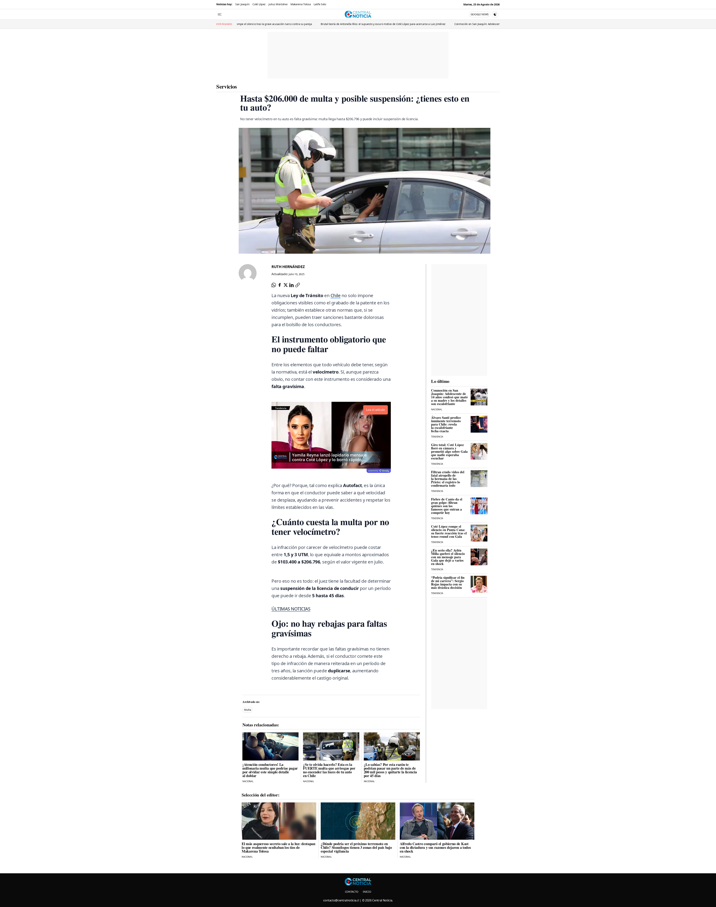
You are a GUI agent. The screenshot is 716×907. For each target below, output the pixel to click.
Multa (247, 709)
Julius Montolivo (278, 4)
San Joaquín (242, 4)
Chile (336, 295)
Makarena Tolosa (301, 4)
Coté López (259, 4)
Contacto (351, 891)
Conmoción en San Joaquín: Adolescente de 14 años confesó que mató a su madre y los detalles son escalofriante (448, 24)
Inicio (367, 891)
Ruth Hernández (288, 266)
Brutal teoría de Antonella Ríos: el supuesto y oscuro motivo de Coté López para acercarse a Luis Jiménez (309, 24)
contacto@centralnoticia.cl (341, 900)
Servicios (226, 86)
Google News (480, 14)
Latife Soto (320, 4)
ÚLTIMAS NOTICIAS (290, 609)
